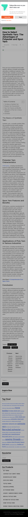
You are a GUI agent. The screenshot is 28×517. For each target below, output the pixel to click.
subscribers (8, 20)
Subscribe (7, 17)
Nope (20, 17)
